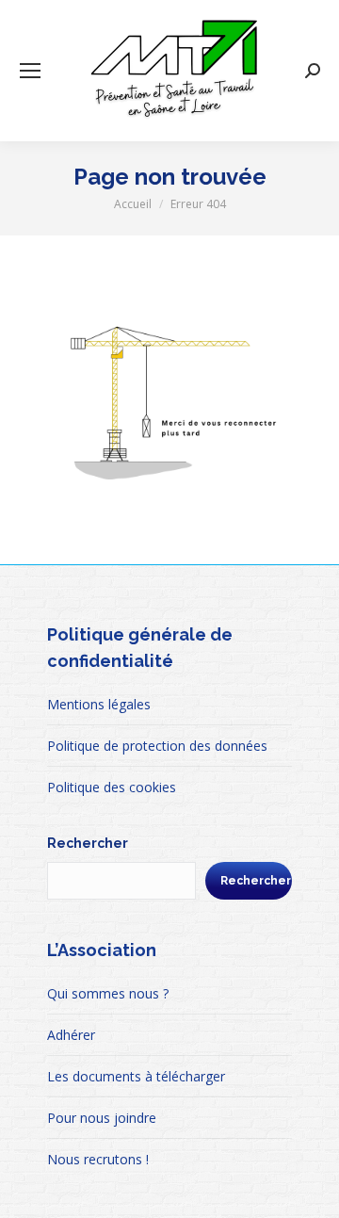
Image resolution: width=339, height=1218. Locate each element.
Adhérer (71, 1035)
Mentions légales (99, 704)
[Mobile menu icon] (30, 70)
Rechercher (87, 843)
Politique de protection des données (157, 746)
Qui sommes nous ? (108, 993)
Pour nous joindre (101, 1118)
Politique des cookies (111, 787)
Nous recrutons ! (98, 1159)
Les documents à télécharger (136, 1076)
